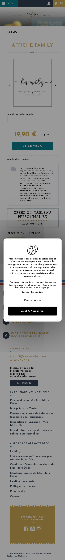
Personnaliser (32, 300)
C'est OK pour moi (32, 311)
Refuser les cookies (32, 292)
